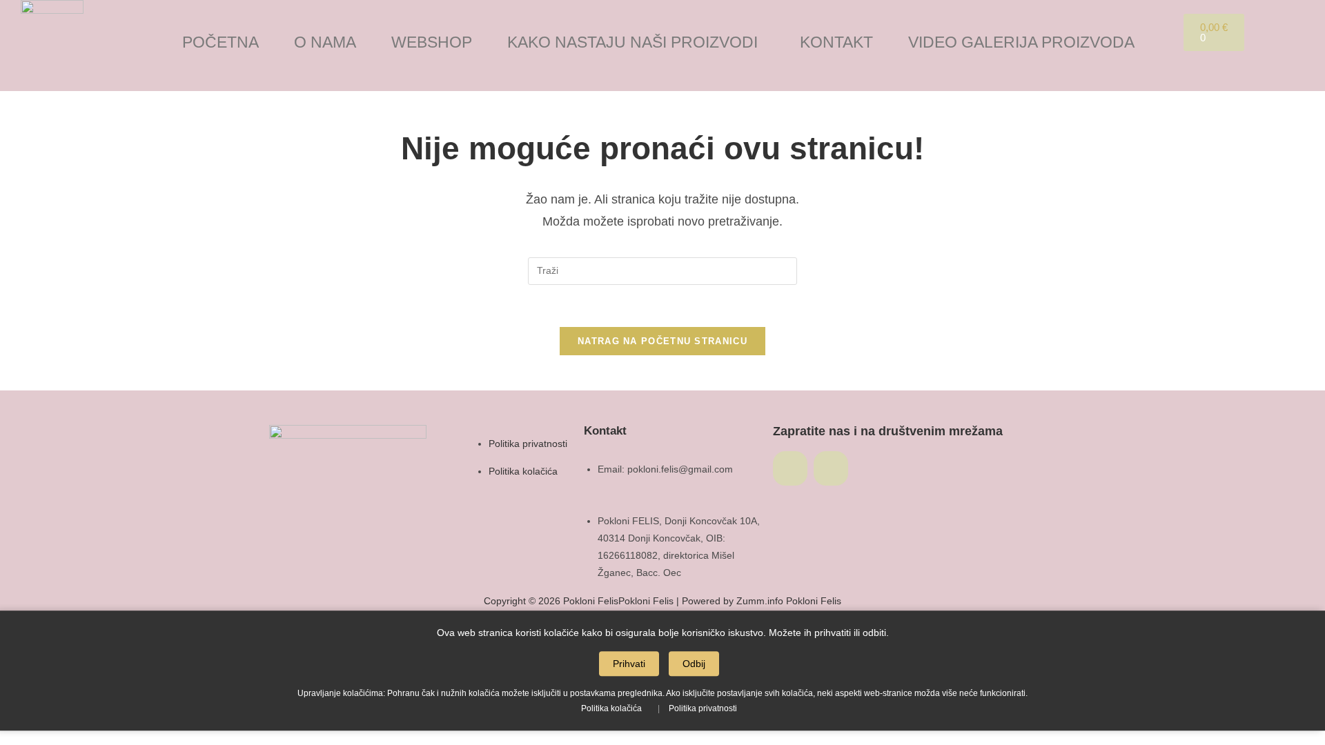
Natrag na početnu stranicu (662, 341)
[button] (635, 42)
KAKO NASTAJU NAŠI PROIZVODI (632, 42)
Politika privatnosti (703, 708)
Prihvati (629, 663)
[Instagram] (831, 468)
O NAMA (325, 42)
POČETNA (220, 42)
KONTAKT (836, 42)
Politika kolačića (611, 708)
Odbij (694, 663)
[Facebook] (790, 468)
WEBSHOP (431, 42)
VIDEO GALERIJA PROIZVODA (1021, 42)
